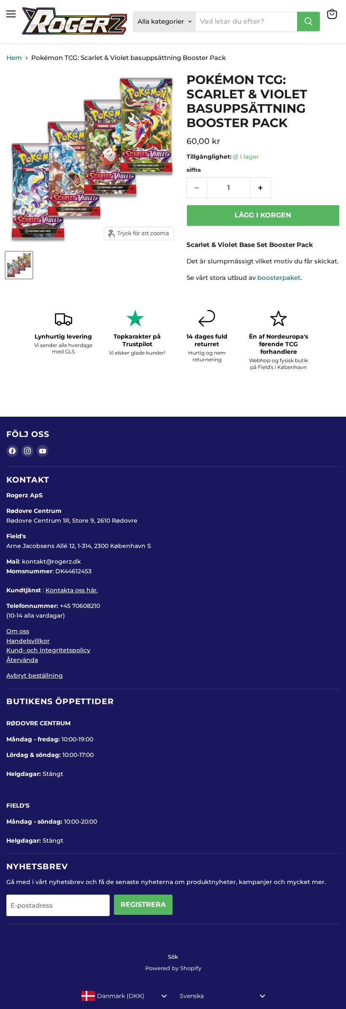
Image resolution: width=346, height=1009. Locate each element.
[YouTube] (43, 451)
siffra (194, 170)
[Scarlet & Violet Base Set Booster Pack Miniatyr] (18, 265)
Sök (173, 956)
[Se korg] (332, 14)
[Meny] (11, 14)
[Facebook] (12, 451)
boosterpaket (278, 278)
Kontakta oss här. (72, 590)
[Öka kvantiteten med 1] (260, 187)
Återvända (22, 660)
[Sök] (308, 21)
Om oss (17, 631)
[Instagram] (27, 451)
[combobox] (124, 995)
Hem (14, 57)
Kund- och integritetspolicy (48, 650)
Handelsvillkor (28, 641)
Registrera (143, 905)
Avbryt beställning (34, 675)
